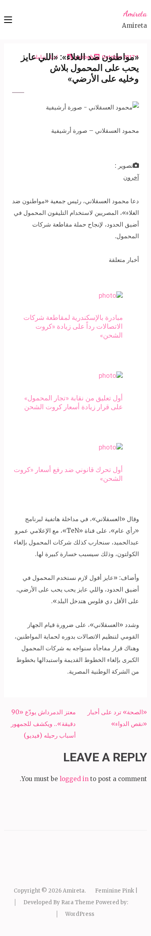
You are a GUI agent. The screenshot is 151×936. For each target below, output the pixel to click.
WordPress (79, 914)
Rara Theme (77, 902)
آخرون (131, 177)
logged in (74, 779)
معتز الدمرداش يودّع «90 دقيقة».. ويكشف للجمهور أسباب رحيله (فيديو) (43, 723)
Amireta (135, 14)
